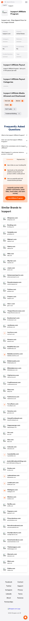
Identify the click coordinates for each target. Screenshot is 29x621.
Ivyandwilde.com (13, 454)
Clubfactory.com (13, 375)
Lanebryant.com (13, 482)
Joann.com (11, 268)
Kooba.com (11, 468)
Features (20, 598)
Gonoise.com (11, 411)
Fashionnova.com (13, 396)
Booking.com (11, 225)
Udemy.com (11, 246)
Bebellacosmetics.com (15, 354)
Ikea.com (10, 439)
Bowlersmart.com (13, 318)
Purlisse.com (11, 289)
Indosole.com (12, 447)
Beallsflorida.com (13, 346)
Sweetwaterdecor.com (15, 540)
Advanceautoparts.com (15, 275)
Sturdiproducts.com (14, 532)
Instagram (8, 590)
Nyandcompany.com (14, 282)
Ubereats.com (12, 554)
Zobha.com (11, 568)
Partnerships (8, 602)
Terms (20, 594)
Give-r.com (11, 303)
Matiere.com (11, 497)
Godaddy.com (12, 232)
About (9, 598)
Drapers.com (11, 296)
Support (20, 586)
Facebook (8, 582)
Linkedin (9, 594)
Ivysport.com (6, 33)
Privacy (20, 590)
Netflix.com (11, 504)
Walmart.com (12, 239)
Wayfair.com (11, 261)
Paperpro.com (12, 511)
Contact (20, 582)
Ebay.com (10, 389)
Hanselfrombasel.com (14, 418)
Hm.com (10, 432)
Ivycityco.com (12, 332)
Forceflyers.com (12, 404)
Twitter (8, 586)
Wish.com (10, 561)
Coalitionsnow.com (14, 382)
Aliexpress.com (12, 218)
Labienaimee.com (13, 475)
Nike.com (10, 253)
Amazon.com (11, 339)
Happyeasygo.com (13, 425)
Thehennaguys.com (14, 547)
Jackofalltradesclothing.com (16, 461)
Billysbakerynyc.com (14, 368)
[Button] (5, 2)
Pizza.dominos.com (14, 518)
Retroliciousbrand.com (15, 525)
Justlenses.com (12, 325)
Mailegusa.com (12, 489)
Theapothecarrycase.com (16, 311)
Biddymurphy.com (13, 361)
